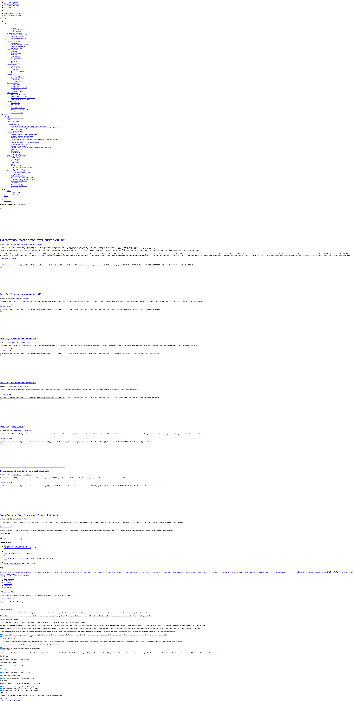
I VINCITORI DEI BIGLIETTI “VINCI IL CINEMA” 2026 (22, 558)
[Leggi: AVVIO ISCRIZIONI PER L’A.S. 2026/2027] (17, 546)
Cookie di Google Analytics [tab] (8, 638)
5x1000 (6, 572)
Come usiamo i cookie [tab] (6, 609)
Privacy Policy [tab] (4, 692)
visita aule (12, 574)
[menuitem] (179, 10)
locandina (7, 258)
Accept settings (4, 700)
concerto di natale (106, 572)
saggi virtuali (294, 572)
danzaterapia (155, 572)
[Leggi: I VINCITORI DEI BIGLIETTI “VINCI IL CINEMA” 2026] (5, 557)
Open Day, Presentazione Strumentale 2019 (20, 294)
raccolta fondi (257, 572)
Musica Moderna (12, 64)
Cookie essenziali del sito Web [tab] (9, 619)
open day (212, 572)
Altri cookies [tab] (3, 680)
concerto (92, 572)
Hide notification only (15, 700)
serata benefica (318, 572)
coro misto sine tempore (117, 572)
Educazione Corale (12, 83)
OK (1, 598)
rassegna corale (266, 572)
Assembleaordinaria (28, 572)
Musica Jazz (10, 74)
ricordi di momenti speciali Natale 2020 (280, 572)
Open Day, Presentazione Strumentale (18, 338)
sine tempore (334, 571)
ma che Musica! (180, 572)
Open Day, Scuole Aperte (12, 427)
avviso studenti (51, 572)
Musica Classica (12, 49)
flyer (13, 258)
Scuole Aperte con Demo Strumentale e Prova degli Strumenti (29, 515)
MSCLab (187, 572)
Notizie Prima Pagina (17, 244)
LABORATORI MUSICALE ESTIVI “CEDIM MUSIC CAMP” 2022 (32, 240)
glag (169, 572)
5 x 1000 (2, 572)
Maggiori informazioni (8, 598)
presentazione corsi (240, 572)
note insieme (207, 572)
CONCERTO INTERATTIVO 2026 (14, 553)
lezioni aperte (173, 572)
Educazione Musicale (13, 41)
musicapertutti (193, 572)
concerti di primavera (81, 572)
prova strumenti (249, 572)
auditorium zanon (43, 572)
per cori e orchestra (220, 572)
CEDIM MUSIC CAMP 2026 (12, 564)
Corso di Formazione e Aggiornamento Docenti (141, 572)
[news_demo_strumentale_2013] (32, 290)
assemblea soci (36, 572)
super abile (343, 572)
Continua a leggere (5, 306)
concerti (71, 572)
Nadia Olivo (38, 244)
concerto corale (98, 572)
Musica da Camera (12, 93)
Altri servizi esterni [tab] (5, 650)
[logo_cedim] (3, 18)
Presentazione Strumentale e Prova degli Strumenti (24, 471)
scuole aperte (312, 572)
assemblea (10, 572)
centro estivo (66, 572)
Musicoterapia (11, 101)
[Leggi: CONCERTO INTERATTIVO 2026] (5, 551)
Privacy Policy (4, 698)
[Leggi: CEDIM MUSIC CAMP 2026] (5, 562)
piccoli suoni (230, 572)
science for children (304, 572)
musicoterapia (201, 572)
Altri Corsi (10, 106)
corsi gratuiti (127, 572)
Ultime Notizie (28, 244)
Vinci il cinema (6, 574)
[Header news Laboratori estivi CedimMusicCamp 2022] (39, 236)
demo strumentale (163, 572)
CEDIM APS (59, 572)
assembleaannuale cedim (18, 572)
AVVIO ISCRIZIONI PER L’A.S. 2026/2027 (17, 548)
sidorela (324, 572)
